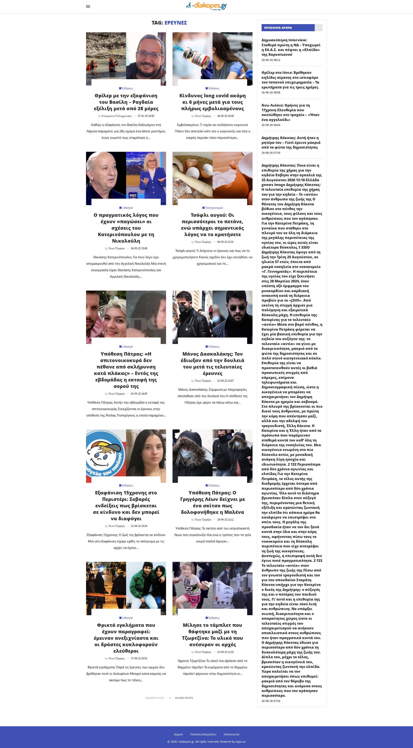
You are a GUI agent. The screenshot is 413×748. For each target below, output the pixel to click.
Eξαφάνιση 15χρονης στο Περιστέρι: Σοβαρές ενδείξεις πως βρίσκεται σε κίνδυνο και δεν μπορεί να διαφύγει (126, 505)
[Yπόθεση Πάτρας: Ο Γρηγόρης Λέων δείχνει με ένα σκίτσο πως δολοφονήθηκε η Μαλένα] (213, 456)
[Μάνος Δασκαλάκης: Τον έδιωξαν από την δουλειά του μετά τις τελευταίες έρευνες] (213, 317)
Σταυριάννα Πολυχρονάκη (117, 116)
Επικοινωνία (231, 734)
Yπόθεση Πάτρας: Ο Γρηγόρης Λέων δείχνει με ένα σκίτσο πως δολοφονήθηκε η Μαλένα (212, 502)
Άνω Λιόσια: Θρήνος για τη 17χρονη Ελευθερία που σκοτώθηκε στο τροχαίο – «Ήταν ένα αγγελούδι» (290, 112)
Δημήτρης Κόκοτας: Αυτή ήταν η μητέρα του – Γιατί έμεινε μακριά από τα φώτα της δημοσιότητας (291, 142)
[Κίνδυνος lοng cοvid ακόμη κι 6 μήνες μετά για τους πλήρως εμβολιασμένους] (213, 59)
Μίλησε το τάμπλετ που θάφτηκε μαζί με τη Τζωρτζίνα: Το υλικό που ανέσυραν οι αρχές (212, 634)
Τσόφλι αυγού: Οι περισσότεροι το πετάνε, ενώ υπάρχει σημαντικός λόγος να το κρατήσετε (212, 224)
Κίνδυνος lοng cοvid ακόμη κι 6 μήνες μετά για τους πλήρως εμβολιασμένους (212, 102)
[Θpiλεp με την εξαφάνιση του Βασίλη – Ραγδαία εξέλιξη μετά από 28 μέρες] (126, 59)
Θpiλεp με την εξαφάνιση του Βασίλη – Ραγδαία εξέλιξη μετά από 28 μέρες (126, 102)
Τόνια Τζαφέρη (203, 116)
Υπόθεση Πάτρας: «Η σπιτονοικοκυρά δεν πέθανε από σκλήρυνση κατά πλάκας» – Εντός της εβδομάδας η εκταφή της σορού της (126, 369)
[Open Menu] (88, 6)
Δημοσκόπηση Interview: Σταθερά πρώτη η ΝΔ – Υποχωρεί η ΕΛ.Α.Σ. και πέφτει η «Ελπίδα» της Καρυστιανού (291, 47)
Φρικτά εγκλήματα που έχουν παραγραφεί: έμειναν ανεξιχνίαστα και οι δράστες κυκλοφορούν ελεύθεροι (126, 638)
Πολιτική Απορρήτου (203, 734)
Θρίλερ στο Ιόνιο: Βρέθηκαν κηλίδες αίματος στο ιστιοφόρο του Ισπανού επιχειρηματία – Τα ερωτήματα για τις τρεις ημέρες (290, 79)
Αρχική (178, 734)
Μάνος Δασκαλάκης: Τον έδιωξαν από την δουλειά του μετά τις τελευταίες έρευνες (212, 363)
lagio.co (241, 741)
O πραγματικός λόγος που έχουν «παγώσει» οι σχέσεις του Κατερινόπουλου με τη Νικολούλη (126, 228)
